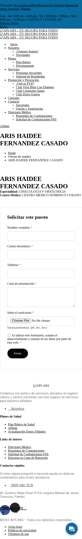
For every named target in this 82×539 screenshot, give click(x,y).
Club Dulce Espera (28, 94)
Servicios (14, 69)
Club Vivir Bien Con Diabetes (35, 87)
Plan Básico (23, 62)
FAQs (4, 26)
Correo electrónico (20, 246)
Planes (12, 58)
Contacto (13, 101)
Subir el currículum (20, 312)
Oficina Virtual (9, 23)
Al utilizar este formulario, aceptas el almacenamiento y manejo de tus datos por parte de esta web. (39, 339)
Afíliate (4, 126)
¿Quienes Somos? (27, 51)
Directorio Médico (19, 112)
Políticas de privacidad (22, 530)
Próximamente (25, 65)
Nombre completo (19, 227)
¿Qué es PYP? (25, 83)
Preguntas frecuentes (29, 73)
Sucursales (22, 105)
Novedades (23, 55)
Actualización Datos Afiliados (27, 431)
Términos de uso (18, 534)
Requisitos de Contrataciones (34, 116)
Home (12, 153)
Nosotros (13, 48)
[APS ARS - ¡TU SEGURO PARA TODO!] (29, 30)
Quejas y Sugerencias (29, 108)
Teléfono (14, 265)
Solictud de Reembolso (30, 76)
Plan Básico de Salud (21, 424)
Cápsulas (13, 98)
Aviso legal (15, 526)
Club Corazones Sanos (30, 90)
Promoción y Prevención (23, 80)
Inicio (14, 44)
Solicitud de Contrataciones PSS (36, 119)
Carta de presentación (22, 283)
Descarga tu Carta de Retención (28, 457)
